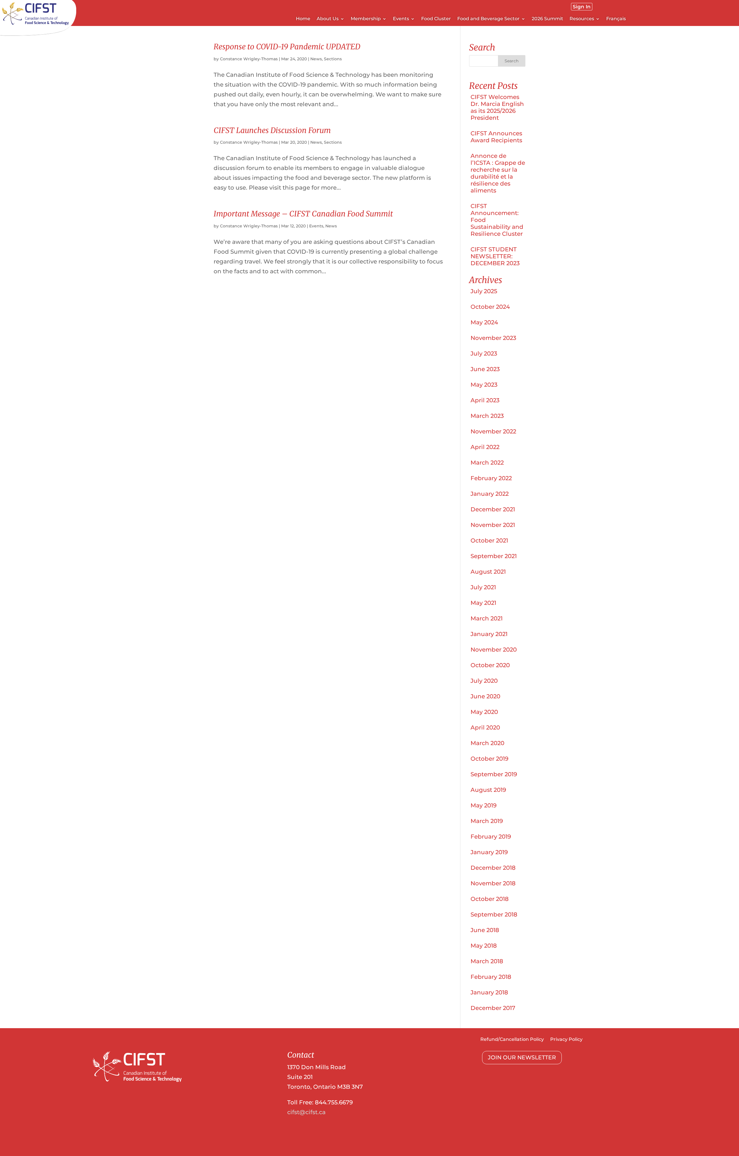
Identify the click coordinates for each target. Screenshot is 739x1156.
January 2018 (489, 992)
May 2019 (484, 805)
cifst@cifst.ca (306, 1112)
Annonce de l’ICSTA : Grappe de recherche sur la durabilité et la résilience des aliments (498, 173)
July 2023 (484, 353)
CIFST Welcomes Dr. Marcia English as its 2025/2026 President (497, 107)
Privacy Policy (566, 1039)
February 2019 (491, 836)
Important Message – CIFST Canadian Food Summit (303, 213)
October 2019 (489, 758)
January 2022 (490, 493)
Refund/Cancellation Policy (512, 1039)
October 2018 (490, 898)
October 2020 (490, 665)
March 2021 (487, 618)
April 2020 (485, 727)
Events (316, 226)
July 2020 (484, 680)
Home (303, 19)
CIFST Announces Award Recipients (496, 137)
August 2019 (488, 789)
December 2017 (493, 1008)
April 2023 (485, 400)
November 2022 (493, 431)
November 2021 (493, 524)
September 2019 (494, 774)
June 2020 (485, 696)
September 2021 (494, 556)
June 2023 (485, 369)
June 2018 (485, 930)
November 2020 (494, 649)
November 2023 (493, 337)
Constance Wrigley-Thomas (249, 58)
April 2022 (485, 447)
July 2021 (483, 587)
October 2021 (489, 540)
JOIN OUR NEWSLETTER (522, 1057)
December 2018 (493, 867)
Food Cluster (436, 19)
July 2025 (484, 291)
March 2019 (487, 821)
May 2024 (484, 322)
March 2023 (487, 415)
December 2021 (493, 509)
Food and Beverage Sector (488, 19)
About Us (328, 19)
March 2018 (487, 961)
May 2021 (483, 602)
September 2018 (494, 914)
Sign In (582, 7)
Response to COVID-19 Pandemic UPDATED (287, 46)
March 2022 (487, 462)
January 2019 (489, 852)
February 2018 (491, 976)
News (316, 58)
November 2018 (493, 883)
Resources (582, 19)
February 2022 (491, 478)
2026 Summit (547, 19)
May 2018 (484, 945)
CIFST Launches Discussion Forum (272, 130)
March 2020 (487, 743)
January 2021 (489, 634)
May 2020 (484, 711)
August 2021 (488, 571)
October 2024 (490, 306)
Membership (366, 19)
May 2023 (484, 384)
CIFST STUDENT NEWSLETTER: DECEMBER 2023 (495, 256)
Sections (333, 58)
